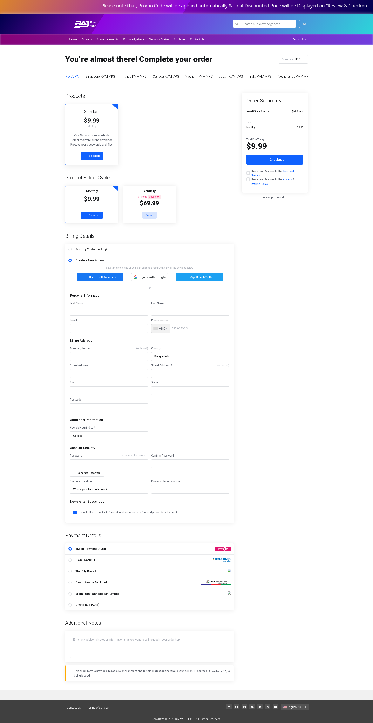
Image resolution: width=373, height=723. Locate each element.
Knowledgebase (133, 39)
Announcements (108, 39)
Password (76, 455)
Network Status (159, 39)
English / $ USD (297, 707)
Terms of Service (98, 707)
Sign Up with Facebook (102, 277)
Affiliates (179, 39)
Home (73, 39)
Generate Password (89, 473)
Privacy (287, 179)
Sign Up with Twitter (201, 277)
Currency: (291, 59)
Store (86, 39)
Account (298, 39)
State (154, 382)
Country (156, 348)
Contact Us (197, 39)
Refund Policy (259, 184)
